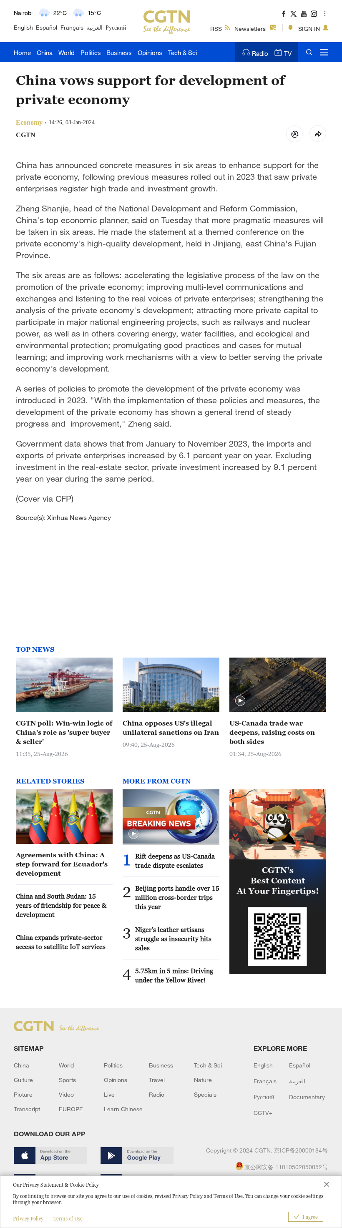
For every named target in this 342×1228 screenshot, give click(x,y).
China (45, 52)
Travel (157, 1079)
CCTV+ (263, 1112)
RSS (216, 28)
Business (119, 52)
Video (66, 1094)
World (66, 52)
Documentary (307, 1096)
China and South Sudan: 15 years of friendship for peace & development (61, 905)
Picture (23, 1094)
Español (46, 27)
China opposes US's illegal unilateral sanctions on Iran (171, 727)
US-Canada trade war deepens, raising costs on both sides (272, 732)
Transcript (27, 1108)
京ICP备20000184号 (301, 1150)
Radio (260, 53)
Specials (205, 1094)
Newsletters (250, 28)
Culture (23, 1079)
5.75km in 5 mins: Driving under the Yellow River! (174, 975)
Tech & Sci (182, 52)
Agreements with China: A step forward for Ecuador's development (62, 864)
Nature (203, 1079)
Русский (116, 27)
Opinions (150, 52)
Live (109, 1094)
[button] (240, 701)
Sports (67, 1079)
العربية (94, 27)
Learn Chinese (123, 1108)
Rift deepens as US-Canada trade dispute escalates (175, 860)
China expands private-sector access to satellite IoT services (61, 942)
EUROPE (71, 1108)
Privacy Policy (28, 1218)
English (23, 27)
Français (71, 27)
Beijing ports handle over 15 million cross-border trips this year (177, 897)
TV (288, 53)
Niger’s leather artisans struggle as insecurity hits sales (173, 939)
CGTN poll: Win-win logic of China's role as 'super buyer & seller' (64, 732)
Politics (90, 52)
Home (22, 52)
